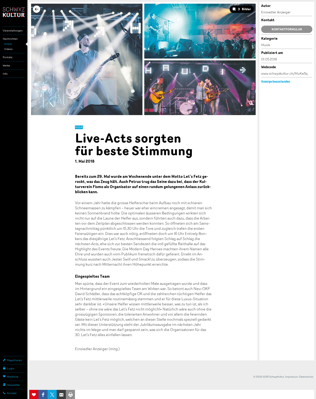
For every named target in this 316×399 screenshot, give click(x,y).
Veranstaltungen (12, 30)
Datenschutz (306, 376)
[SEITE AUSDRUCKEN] (70, 394)
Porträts (7, 57)
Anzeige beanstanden (275, 81)
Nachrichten (10, 39)
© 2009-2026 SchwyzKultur (268, 376)
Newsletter (13, 385)
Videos (8, 49)
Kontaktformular (287, 29)
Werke (6, 65)
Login (10, 368)
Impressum (291, 376)
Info (5, 74)
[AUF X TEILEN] (52, 394)
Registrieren (14, 360)
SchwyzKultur (14, 12)
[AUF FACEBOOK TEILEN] (43, 394)
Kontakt (11, 393)
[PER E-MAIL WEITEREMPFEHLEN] (61, 394)
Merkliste (12, 377)
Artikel (8, 44)
